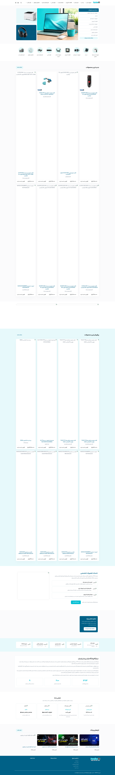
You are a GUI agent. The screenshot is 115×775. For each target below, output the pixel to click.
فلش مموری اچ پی (68, 176)
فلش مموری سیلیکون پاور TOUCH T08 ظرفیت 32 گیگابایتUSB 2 (89, 441)
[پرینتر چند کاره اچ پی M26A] (26, 389)
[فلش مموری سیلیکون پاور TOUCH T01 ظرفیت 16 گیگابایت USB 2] (68, 389)
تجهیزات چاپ (88, 2)
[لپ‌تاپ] (86, 48)
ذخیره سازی (76, 2)
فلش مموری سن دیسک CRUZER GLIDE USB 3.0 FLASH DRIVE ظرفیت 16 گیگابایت (47, 287)
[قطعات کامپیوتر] (67, 48)
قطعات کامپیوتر (69, 2)
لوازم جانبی (53, 2)
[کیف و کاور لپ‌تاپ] (21, 48)
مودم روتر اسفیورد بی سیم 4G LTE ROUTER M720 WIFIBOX (47, 441)
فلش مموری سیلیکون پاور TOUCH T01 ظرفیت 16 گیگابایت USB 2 (68, 441)
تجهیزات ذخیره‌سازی (93, 18)
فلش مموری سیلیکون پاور (47, 96)
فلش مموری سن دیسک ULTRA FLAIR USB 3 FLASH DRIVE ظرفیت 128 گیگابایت (89, 286)
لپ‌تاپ (96, 16)
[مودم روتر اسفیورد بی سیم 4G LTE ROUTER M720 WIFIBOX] (47, 389)
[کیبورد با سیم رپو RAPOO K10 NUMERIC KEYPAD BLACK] (26, 234)
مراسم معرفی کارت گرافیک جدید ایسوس (49, 747)
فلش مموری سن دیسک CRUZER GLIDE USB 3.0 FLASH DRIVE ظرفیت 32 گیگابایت (89, 94)
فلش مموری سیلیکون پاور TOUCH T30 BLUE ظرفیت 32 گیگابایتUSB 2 (47, 93)
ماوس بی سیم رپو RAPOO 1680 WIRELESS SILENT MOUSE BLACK (47, 552)
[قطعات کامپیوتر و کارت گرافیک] (78, 304)
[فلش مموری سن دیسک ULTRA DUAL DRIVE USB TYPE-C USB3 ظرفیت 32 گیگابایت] (26, 121)
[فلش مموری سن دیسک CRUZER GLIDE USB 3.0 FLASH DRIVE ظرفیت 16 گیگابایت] (47, 234)
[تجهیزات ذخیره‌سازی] (77, 48)
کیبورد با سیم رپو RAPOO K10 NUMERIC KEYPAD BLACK (26, 286)
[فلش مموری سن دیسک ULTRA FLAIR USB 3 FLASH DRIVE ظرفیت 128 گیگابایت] (89, 234)
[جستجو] (21, 2)
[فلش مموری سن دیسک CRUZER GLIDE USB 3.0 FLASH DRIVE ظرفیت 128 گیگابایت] (68, 234)
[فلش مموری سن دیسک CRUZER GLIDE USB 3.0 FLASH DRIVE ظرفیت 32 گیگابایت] (89, 81)
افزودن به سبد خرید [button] (84, 181)
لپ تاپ (82, 2)
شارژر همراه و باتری (45, 2)
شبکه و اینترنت (60, 2)
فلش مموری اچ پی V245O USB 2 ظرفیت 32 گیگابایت (68, 173)
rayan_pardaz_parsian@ (26, 712)
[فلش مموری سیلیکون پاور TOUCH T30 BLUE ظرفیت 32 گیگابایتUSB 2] (47, 81)
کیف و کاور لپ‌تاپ (94, 35)
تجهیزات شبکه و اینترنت (93, 24)
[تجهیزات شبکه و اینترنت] (58, 48)
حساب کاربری (76, 766)
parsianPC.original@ (47, 712)
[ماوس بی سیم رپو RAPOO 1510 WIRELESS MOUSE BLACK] (68, 500)
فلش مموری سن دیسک (89, 98)
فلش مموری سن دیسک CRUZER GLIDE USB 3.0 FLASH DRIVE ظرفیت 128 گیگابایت (68, 287)
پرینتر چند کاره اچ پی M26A (25, 440)
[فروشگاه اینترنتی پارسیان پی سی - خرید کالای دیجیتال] (57, 9)
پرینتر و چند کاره (26, 442)
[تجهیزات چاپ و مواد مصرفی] (26, 9)
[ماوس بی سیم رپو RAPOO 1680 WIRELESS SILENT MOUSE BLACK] (47, 500)
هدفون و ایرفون (37, 2)
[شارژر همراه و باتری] (40, 48)
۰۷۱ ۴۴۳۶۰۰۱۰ (89, 712)
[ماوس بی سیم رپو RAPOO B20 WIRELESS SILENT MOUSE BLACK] (26, 500)
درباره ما (77, 761)
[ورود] (18, 2)
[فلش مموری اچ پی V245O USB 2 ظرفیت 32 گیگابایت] (68, 121)
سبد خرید (77, 768)
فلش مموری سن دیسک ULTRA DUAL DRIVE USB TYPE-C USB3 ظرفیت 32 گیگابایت (25, 174)
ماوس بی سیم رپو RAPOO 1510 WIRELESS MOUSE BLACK (68, 552)
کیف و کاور (29, 2)
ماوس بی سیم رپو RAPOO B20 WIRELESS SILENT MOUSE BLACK (26, 552)
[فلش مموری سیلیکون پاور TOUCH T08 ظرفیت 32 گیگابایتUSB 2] (89, 389)
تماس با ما (76, 763)
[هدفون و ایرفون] (26, 26)
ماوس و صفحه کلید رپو (25, 289)
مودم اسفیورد (47, 444)
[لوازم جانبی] (49, 48)
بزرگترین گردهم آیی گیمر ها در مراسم (92, 747)
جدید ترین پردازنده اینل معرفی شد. (71, 747)
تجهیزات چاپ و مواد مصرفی (92, 13)
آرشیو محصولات (75, 764)
